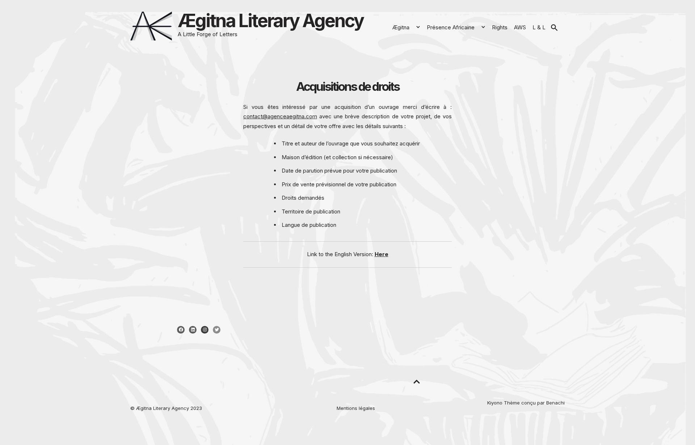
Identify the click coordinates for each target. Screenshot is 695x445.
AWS (520, 27)
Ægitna (400, 27)
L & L (539, 27)
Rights (499, 27)
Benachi (555, 403)
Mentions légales (356, 408)
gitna (144, 408)
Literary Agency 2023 (177, 408)
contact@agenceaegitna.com (280, 116)
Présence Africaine (451, 27)
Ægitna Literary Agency (270, 20)
